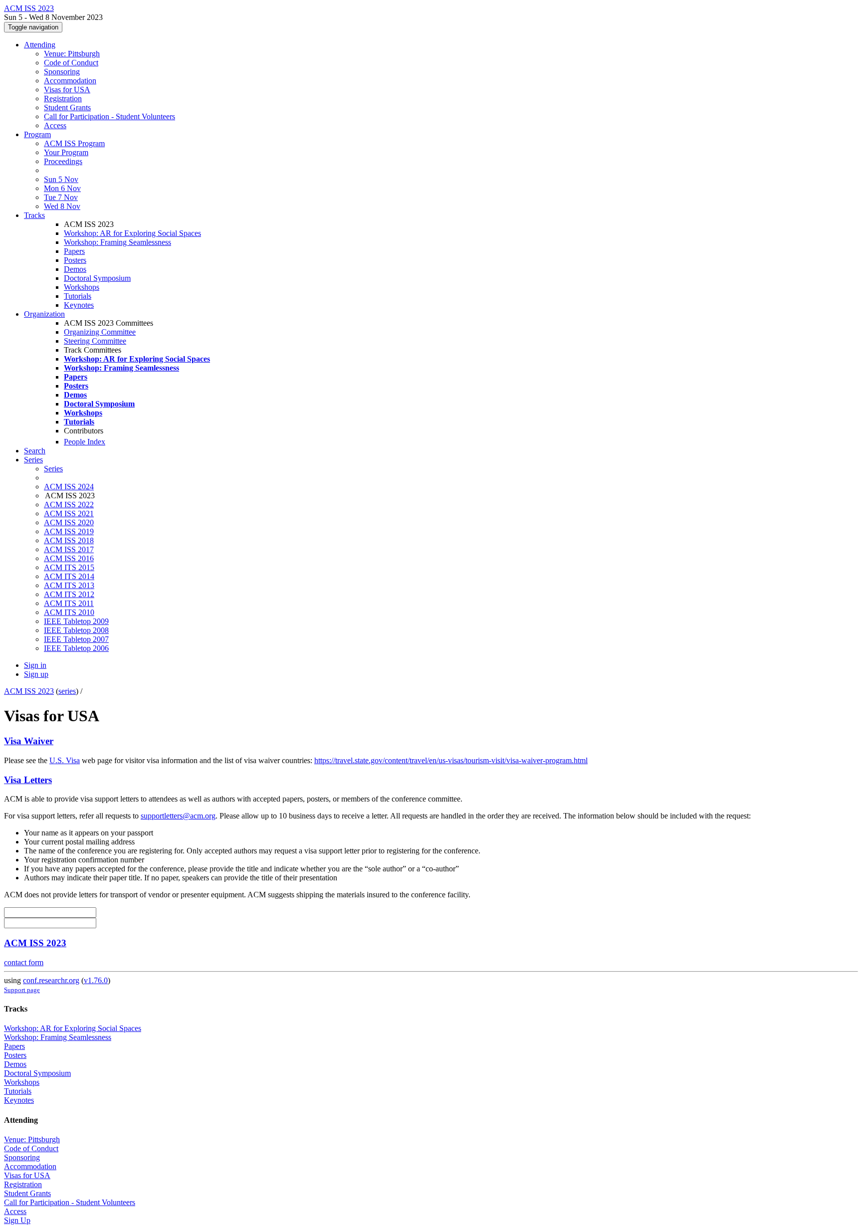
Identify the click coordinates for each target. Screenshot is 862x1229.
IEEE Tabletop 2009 (76, 621)
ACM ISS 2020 (69, 522)
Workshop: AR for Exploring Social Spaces (132, 233)
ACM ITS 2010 (69, 612)
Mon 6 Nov (62, 188)
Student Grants (67, 107)
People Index (84, 441)
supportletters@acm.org (178, 816)
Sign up (36, 674)
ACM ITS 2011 (69, 603)
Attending (39, 44)
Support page (22, 990)
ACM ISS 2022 (69, 504)
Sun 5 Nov (61, 179)
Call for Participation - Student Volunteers (109, 116)
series (67, 691)
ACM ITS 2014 (69, 576)
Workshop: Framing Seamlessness (117, 242)
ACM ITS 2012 (69, 594)
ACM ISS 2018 (69, 540)
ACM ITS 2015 (69, 567)
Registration (63, 98)
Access (55, 125)
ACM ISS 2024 (69, 486)
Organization (44, 314)
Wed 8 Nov (62, 206)
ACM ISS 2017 (69, 549)
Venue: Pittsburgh (72, 53)
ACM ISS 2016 (69, 558)
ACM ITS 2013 (69, 585)
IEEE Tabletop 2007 (76, 639)
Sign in (35, 665)
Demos (75, 269)
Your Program (66, 152)
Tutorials (77, 296)
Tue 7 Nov (61, 197)
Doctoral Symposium (97, 278)
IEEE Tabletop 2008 (76, 630)
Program (37, 134)
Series (53, 468)
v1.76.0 (96, 980)
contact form (23, 962)
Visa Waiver (28, 741)
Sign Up (17, 1220)
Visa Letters (28, 780)
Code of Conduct (71, 62)
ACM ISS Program (74, 143)
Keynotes (79, 305)
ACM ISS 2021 (69, 513)
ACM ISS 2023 (29, 691)
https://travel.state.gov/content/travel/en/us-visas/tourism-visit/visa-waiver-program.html (451, 760)
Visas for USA (67, 89)
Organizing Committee (100, 332)
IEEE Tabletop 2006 (76, 648)
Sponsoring (62, 71)
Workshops (81, 287)
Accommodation (70, 80)
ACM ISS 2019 (69, 531)
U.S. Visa (64, 760)
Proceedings (63, 161)
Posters (75, 260)
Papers (74, 251)
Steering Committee (95, 341)
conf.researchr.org (51, 980)
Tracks (34, 215)
